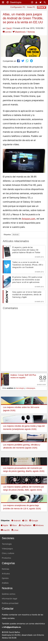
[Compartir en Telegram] (31, 60)
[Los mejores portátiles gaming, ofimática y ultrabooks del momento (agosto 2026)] (24, 438)
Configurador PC (17, 7)
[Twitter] (41, 2)
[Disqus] (24, 341)
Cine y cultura (8, 553)
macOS (6, 530)
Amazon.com (28, 218)
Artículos (6, 573)
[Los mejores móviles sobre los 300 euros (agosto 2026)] (24, 400)
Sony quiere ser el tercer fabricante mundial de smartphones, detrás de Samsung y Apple (26, 294)
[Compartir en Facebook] (18, 60)
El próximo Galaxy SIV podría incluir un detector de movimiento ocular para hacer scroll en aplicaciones (27, 279)
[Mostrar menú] (3, 2)
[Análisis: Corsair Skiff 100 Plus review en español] (5, 379)
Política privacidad (10, 603)
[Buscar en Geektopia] (45, 2)
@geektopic (20, 31)
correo (8, 31)
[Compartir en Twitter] (23, 60)
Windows (40, 525)
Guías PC (31, 7)
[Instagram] (32, 2)
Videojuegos (7, 548)
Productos (6, 558)
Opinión (5, 578)
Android (16, 234)
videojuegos (30, 388)
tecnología (20, 388)
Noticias (31, 31)
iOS (25, 520)
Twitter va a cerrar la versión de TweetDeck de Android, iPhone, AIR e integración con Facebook (27, 264)
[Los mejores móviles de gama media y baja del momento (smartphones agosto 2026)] (24, 419)
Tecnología (7, 544)
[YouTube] (36, 2)
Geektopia (15, 2)
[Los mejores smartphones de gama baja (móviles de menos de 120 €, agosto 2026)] (24, 498)
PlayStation (26, 525)
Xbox (14, 525)
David (9, 28)
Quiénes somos (8, 594)
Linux (16, 530)
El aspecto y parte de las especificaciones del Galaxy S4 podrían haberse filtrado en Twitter (26, 250)
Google (35, 520)
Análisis (5, 583)
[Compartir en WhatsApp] (27, 60)
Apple (5, 525)
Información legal (9, 598)
